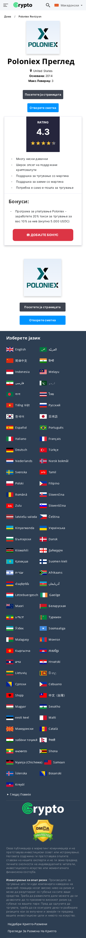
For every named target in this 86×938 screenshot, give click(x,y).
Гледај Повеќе (20, 794)
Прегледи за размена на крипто (32, 931)
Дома (8, 16)
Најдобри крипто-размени (27, 924)
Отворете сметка (43, 107)
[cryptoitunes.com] (21, 5)
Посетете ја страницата (43, 94)
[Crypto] (43, 813)
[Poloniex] (42, 295)
